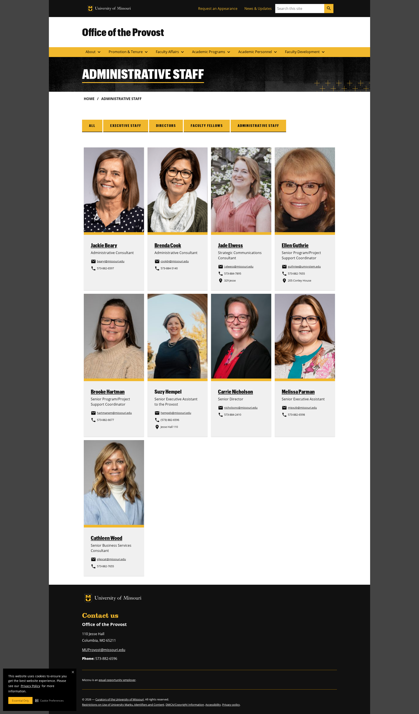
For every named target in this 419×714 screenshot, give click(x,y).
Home (89, 98)
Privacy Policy (30, 686)
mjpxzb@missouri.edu (302, 408)
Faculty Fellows (207, 125)
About (94, 52)
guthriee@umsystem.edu (304, 266)
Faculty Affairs (170, 52)
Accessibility (213, 705)
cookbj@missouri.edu (175, 261)
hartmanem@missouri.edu (114, 413)
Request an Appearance (217, 8)
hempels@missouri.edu (176, 413)
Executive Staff (125, 125)
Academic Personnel (258, 52)
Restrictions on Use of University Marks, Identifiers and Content (123, 705)
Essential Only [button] (20, 700)
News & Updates (258, 8)
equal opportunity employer (117, 680)
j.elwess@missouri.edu (238, 266)
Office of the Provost (123, 32)
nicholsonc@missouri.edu (241, 408)
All (92, 125)
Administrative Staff (258, 125)
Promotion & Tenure (129, 52)
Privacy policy (231, 705)
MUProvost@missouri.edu (103, 649)
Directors (166, 125)
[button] (49, 700)
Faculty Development (305, 52)
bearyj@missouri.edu (110, 261)
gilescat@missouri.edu (111, 559)
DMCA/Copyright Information (185, 705)
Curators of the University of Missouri (119, 699)
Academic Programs (211, 52)
